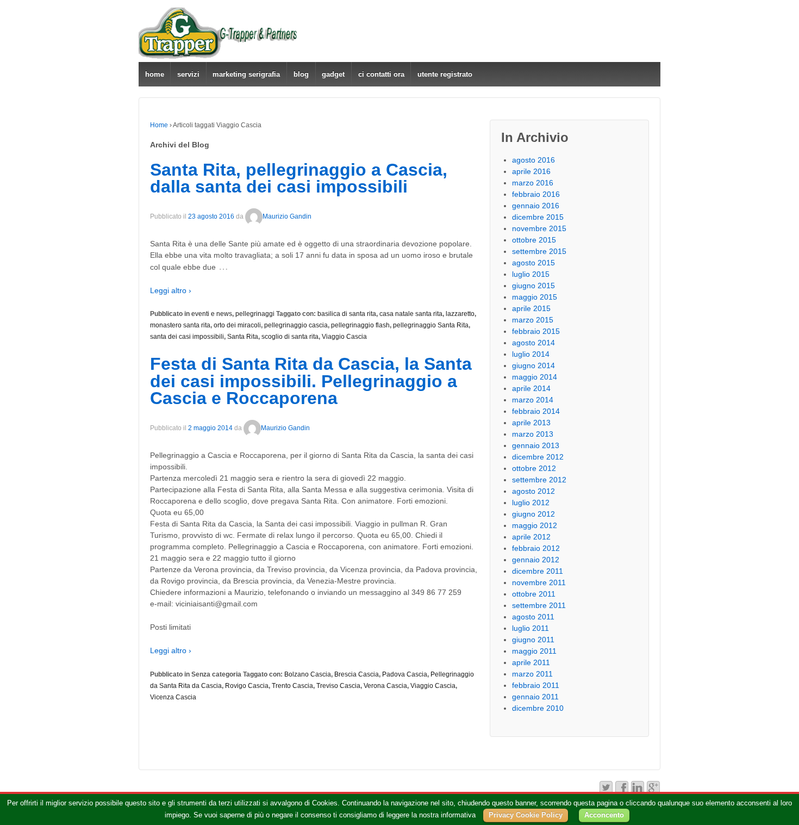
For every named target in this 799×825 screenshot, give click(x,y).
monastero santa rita (180, 325)
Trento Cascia (292, 686)
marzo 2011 (532, 673)
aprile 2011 (531, 662)
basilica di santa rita (346, 314)
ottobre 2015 (534, 239)
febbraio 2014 (536, 411)
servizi (188, 74)
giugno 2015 (533, 285)
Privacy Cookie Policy (526, 815)
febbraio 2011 (535, 685)
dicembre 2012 (538, 456)
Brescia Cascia (356, 674)
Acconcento (604, 815)
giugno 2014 (533, 365)
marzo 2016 (532, 182)
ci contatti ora (381, 74)
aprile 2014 (531, 388)
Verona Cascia (385, 686)
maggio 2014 (534, 377)
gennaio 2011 (535, 696)
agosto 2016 (533, 160)
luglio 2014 (531, 354)
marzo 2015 (532, 319)
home (154, 74)
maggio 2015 (534, 297)
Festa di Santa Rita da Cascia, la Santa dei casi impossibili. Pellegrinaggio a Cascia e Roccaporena (311, 381)
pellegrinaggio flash (360, 325)
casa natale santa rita (410, 314)
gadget (333, 74)
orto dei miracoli (237, 325)
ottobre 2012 (534, 468)
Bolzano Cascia (307, 674)
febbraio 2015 (536, 331)
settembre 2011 (539, 605)
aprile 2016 (531, 171)
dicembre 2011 (537, 571)
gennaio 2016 (535, 205)
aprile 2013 (531, 422)
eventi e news (211, 314)
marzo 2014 (532, 399)
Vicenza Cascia (173, 697)
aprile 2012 (531, 536)
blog (301, 74)
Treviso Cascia (338, 686)
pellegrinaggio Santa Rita (431, 325)
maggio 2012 (534, 525)
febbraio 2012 (536, 548)
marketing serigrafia (246, 74)
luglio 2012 (531, 502)
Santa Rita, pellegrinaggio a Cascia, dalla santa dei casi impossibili (298, 178)
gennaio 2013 (535, 445)
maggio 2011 (534, 651)
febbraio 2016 (536, 194)
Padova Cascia (404, 674)
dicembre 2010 (538, 708)
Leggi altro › (170, 290)
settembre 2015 (539, 251)
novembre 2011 (539, 582)
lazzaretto (460, 314)
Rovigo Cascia (247, 686)
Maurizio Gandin (287, 216)
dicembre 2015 (538, 217)
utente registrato (444, 74)
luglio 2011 (530, 628)
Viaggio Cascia (344, 336)
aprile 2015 (531, 308)
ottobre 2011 (533, 594)
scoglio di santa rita (290, 336)
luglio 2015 (531, 274)
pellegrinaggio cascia (296, 325)
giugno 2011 (533, 639)
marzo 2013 (532, 434)
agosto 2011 (533, 616)
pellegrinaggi (254, 314)
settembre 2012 (539, 479)
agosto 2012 (533, 491)
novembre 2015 (539, 228)
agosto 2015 (533, 262)
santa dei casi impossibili (187, 336)
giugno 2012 (533, 514)
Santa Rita (242, 336)
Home (159, 125)
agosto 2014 (533, 342)
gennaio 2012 (535, 559)
